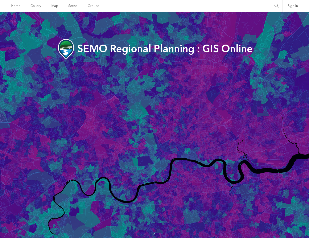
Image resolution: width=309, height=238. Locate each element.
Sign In (293, 6)
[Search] (277, 6)
